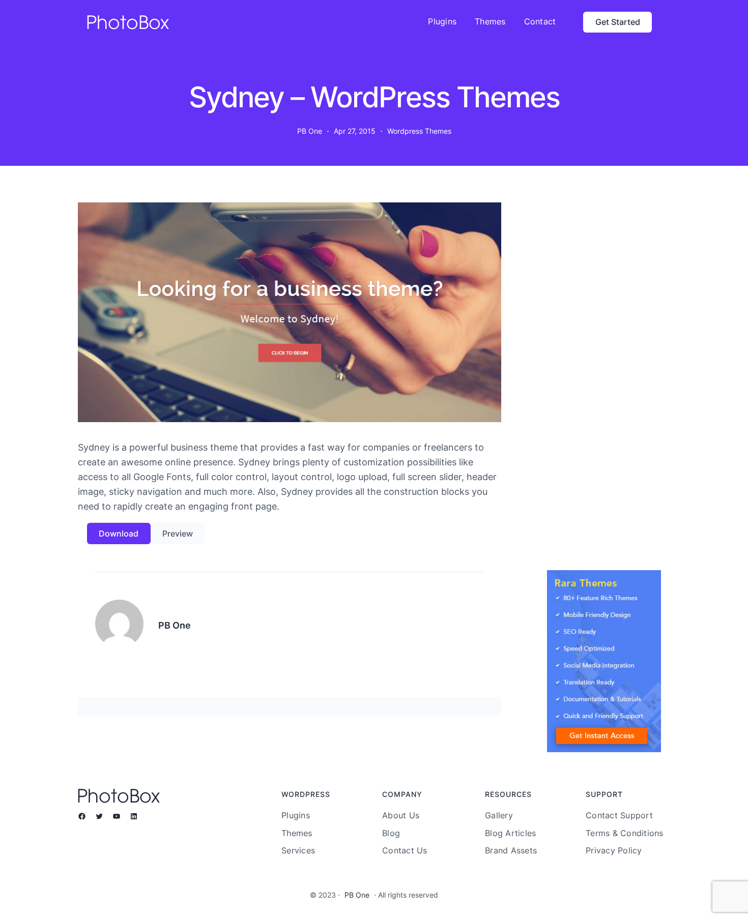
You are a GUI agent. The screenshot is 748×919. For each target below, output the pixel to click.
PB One (356, 895)
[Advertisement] (604, 393)
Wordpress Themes (419, 131)
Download (118, 533)
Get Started (617, 22)
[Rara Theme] (604, 661)
